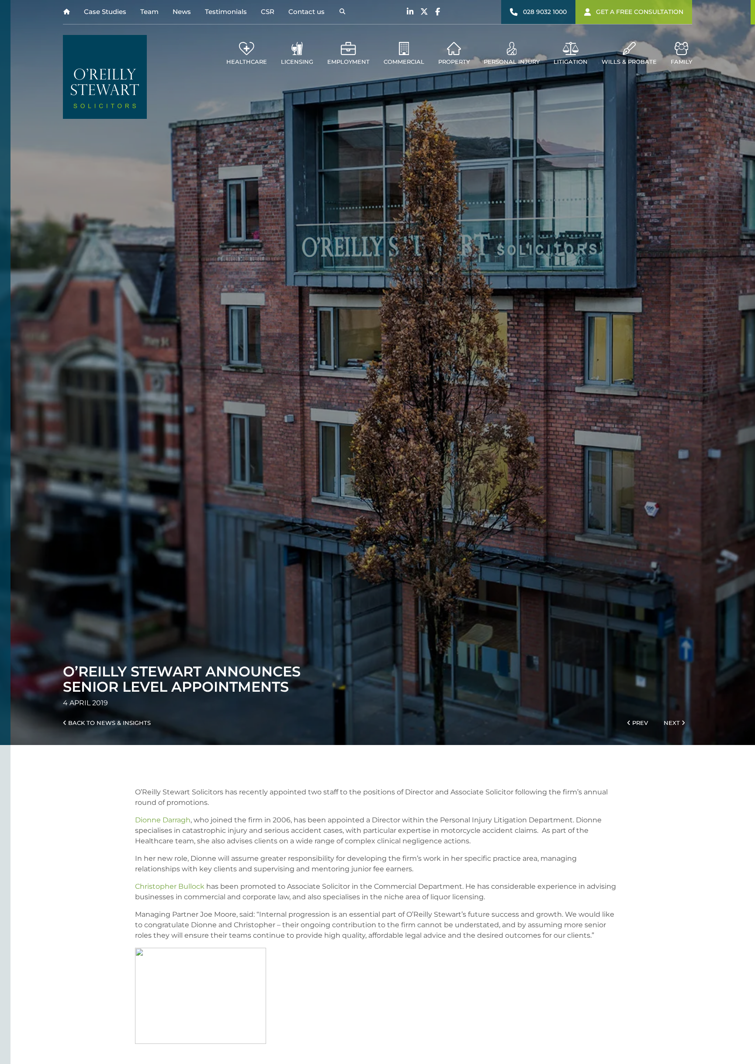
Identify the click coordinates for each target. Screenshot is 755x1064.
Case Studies (105, 11)
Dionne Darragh (162, 820)
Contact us (306, 11)
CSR (267, 11)
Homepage (66, 12)
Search (342, 12)
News (182, 11)
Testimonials (226, 11)
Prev (639, 723)
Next (673, 723)
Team (149, 11)
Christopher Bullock (169, 886)
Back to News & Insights (108, 723)
